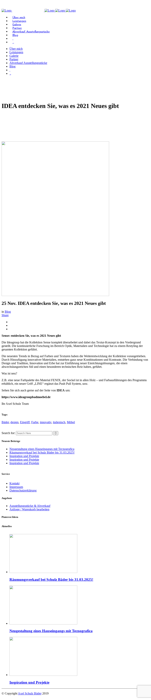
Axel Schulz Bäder (29, 693)
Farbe (34, 422)
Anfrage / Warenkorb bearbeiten (29, 509)
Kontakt (14, 483)
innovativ (45, 422)
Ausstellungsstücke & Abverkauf (29, 505)
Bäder (5, 422)
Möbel (71, 422)
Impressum (16, 487)
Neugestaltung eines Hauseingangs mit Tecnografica (41, 449)
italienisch (59, 422)
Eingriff (25, 422)
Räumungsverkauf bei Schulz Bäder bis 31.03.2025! (42, 452)
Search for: (8, 433)
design (14, 422)
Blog (8, 311)
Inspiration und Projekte (24, 456)
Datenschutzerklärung (23, 490)
